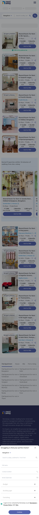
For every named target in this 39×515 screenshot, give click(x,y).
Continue (19, 512)
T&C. (17, 505)
